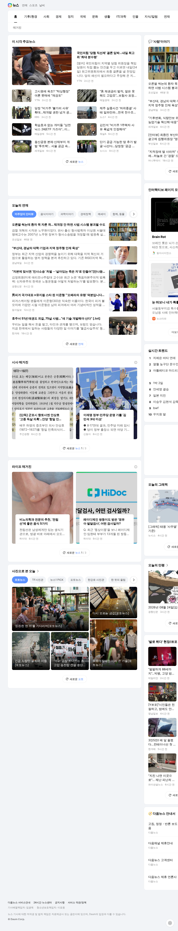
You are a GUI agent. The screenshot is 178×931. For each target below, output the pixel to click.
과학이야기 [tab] (67, 214)
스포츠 (33, 5)
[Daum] (10, 5)
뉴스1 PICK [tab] (56, 579)
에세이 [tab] (102, 214)
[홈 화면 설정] (170, 923)
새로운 (76, 161)
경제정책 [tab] (85, 214)
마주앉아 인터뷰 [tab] (24, 214)
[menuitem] (15, 16)
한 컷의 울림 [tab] (118, 579)
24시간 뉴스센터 (43, 902)
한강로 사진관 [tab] (96, 579)
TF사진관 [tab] (37, 579)
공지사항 (60, 902)
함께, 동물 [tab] (118, 214)
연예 (24, 5)
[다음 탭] (133, 214)
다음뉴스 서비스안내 (19, 902)
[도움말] (135, 362)
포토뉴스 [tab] (20, 579)
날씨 (42, 5)
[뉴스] (16, 5)
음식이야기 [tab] (47, 214)
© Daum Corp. (16, 919)
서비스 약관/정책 (77, 902)
